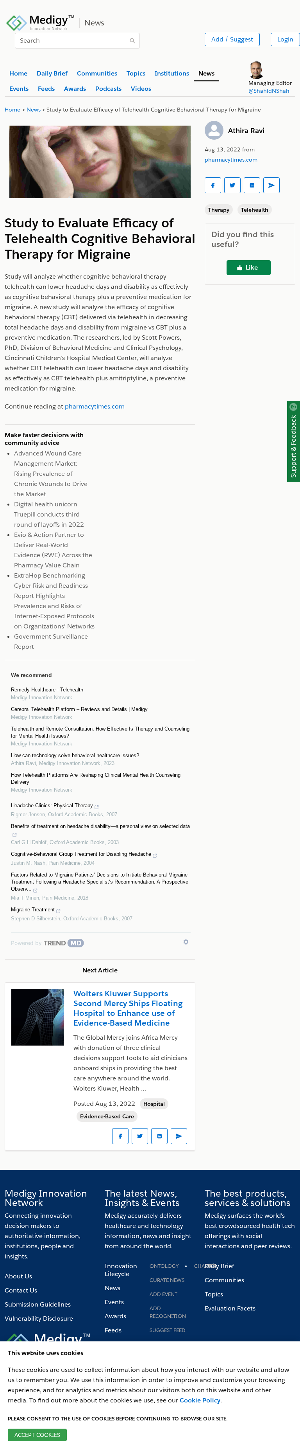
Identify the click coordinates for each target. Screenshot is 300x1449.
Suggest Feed (168, 1330)
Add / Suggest (232, 39)
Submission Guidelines (38, 1304)
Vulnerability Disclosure (39, 1318)
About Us (18, 1276)
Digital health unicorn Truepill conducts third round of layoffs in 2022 (49, 514)
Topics (214, 1294)
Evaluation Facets (230, 1308)
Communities (224, 1280)
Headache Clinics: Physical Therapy (52, 805)
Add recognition (168, 1312)
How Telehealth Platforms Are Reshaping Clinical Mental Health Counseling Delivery (95, 778)
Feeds (113, 1330)
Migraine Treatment (33, 910)
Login (285, 39)
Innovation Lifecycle (121, 1270)
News (112, 1288)
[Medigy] (40, 22)
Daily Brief (219, 1266)
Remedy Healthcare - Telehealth (47, 690)
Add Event (163, 1294)
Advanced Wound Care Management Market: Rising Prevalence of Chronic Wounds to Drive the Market (51, 473)
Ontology (164, 1266)
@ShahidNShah (268, 90)
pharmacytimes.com (231, 159)
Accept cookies (37, 1434)
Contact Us (21, 1290)
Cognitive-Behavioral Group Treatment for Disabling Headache (81, 854)
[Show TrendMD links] (186, 942)
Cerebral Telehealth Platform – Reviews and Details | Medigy (79, 709)
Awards (115, 1316)
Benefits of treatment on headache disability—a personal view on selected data (100, 826)
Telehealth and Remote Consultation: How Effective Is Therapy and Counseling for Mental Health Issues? (100, 732)
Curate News (167, 1280)
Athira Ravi (246, 130)
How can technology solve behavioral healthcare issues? (75, 755)
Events (114, 1302)
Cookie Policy (200, 1400)
